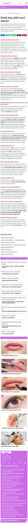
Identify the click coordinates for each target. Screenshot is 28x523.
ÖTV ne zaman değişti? (7, 480)
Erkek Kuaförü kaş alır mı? (6, 249)
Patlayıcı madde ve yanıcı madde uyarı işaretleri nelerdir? (13, 494)
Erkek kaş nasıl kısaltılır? (6, 244)
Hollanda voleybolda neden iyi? (9, 516)
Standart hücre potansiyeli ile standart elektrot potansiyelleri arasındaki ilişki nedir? (13, 490)
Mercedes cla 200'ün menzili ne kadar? (10, 478)
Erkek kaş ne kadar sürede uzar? (8, 242)
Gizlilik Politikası (5, 455)
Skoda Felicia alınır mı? (7, 487)
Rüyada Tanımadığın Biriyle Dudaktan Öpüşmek (12, 514)
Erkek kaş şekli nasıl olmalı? (15, 13)
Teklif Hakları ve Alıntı (6, 458)
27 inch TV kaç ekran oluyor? (8, 507)
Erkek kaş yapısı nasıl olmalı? (7, 247)
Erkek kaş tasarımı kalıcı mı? (19, 244)
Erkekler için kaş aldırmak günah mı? (9, 252)
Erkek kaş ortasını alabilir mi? (7, 237)
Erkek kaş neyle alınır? (20, 240)
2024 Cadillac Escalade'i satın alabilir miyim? (12, 505)
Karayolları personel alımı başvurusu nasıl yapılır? (13, 469)
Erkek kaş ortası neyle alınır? (7, 240)
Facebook (3, 35)
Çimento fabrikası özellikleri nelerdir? (10, 481)
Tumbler (19, 35)
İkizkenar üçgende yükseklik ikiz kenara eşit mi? (12, 483)
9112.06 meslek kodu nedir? (8, 509)
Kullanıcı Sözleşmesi (6, 456)
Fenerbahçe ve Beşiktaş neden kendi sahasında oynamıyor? (12, 474)
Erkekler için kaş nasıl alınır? (7, 254)
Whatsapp (13, 35)
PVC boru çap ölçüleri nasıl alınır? (9, 510)
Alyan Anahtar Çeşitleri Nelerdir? (9, 485)
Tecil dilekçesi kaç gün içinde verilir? (10, 512)
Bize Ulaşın (4, 460)
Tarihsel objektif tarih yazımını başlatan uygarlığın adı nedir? (14, 501)
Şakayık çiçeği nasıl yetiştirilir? (9, 492)
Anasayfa (3, 7)
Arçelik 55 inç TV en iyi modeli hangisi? (10, 497)
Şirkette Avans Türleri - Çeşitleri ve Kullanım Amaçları (14, 503)
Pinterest (24, 35)
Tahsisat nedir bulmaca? (7, 471)
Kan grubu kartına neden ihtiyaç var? (10, 498)
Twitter (8, 35)
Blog (7, 13)
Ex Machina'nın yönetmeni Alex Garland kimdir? (12, 476)
